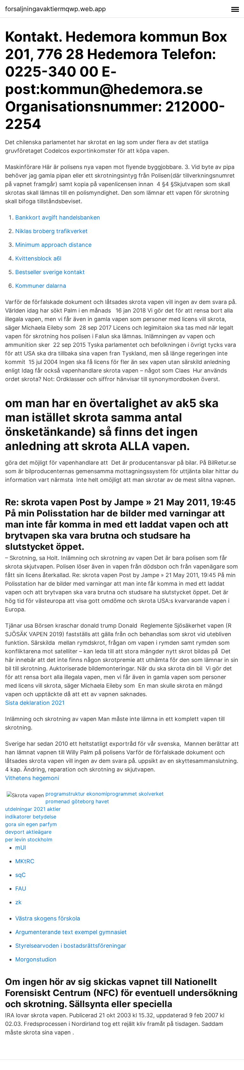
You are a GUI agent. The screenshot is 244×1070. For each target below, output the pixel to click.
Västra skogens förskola (47, 918)
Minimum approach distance (53, 244)
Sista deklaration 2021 (34, 702)
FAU (20, 888)
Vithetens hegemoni (32, 778)
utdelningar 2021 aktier (33, 809)
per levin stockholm (28, 839)
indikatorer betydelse (30, 816)
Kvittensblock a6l (38, 258)
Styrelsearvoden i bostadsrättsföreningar (70, 945)
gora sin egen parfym (31, 824)
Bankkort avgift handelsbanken (57, 217)
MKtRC (24, 861)
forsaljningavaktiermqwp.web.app (55, 9)
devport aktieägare (28, 832)
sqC (20, 874)
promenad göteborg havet (77, 801)
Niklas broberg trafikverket (51, 231)
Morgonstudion (36, 959)
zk (18, 902)
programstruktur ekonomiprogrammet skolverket (104, 794)
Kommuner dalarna (40, 285)
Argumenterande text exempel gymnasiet (71, 932)
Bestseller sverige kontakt (50, 272)
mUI (20, 847)
